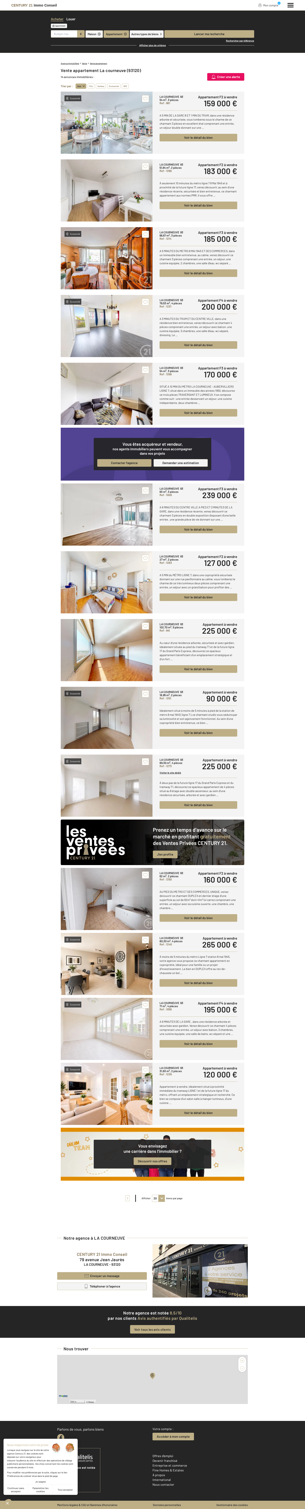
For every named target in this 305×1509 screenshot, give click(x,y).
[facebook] (60, 1437)
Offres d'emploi (162, 1456)
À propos (158, 1475)
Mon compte (270, 5)
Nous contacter (163, 1484)
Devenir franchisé (164, 1461)
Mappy (91, 1401)
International (161, 1480)
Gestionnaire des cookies (232, 1505)
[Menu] (291, 4)
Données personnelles (167, 1505)
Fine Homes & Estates (168, 1470)
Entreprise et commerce (169, 1465)
